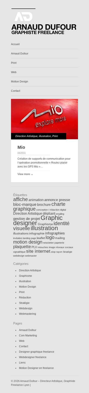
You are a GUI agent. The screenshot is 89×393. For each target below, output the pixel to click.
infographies (55, 233)
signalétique (19, 252)
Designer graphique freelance (36, 351)
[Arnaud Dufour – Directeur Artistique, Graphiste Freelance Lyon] (44, 34)
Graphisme (45, 224)
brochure (44, 204)
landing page (29, 238)
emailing (60, 214)
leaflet (41, 238)
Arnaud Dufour (19, 53)
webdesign (18, 255)
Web (13, 72)
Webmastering (27, 313)
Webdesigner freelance (32, 357)
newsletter (48, 242)
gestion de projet (26, 218)
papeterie (59, 242)
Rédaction (25, 297)
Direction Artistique (26, 136)
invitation (17, 238)
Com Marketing (28, 335)
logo (50, 237)
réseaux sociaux (64, 247)
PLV (34, 247)
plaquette (22, 246)
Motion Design (19, 81)
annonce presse (57, 200)
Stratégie (67, 252)
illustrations (21, 233)
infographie (36, 233)
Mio (21, 147)
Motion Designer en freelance (36, 368)
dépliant (49, 213)
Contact (15, 90)
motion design (27, 242)
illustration (45, 136)
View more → (25, 174)
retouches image (46, 247)
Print (13, 62)
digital (63, 209)
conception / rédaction (47, 209)
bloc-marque (25, 204)
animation (36, 200)
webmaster (31, 255)
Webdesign (25, 308)
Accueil (15, 44)
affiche (20, 199)
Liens (22, 362)
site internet (38, 251)
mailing (60, 238)
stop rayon (56, 252)
